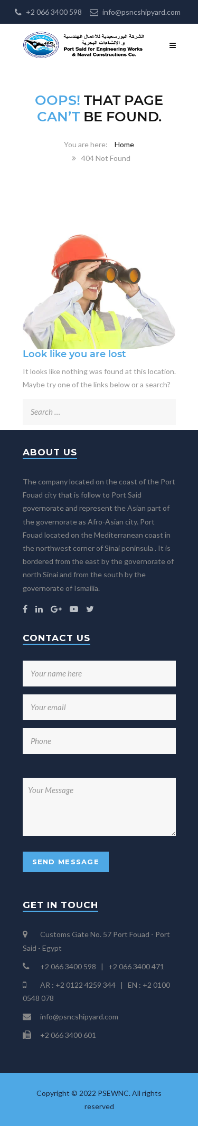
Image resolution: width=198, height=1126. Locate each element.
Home (124, 144)
